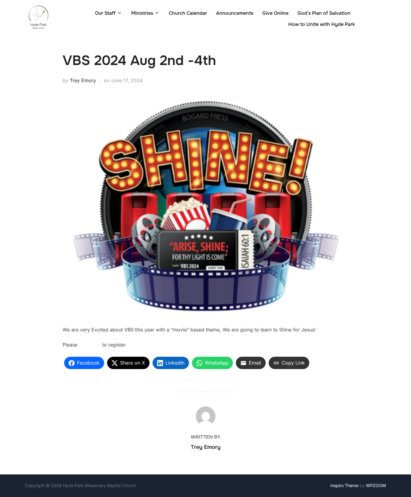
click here (90, 345)
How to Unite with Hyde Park (321, 24)
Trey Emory (83, 80)
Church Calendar (188, 13)
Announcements (234, 13)
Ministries (142, 13)
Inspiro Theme (344, 485)
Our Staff (105, 13)
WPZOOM (376, 485)
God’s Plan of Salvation (324, 13)
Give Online (275, 13)
